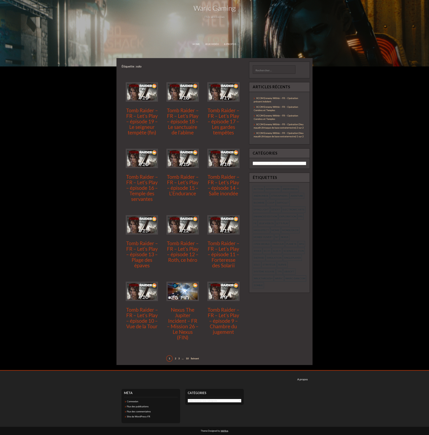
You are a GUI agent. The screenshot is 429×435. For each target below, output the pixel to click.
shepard (259, 257)
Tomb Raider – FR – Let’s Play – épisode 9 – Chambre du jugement (223, 321)
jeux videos (266, 223)
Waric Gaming (215, 8)
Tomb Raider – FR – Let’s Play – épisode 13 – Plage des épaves (142, 254)
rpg (301, 244)
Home (196, 44)
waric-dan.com (295, 278)
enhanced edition (265, 216)
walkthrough (263, 278)
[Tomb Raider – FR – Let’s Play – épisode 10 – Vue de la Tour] (142, 290)
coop (270, 202)
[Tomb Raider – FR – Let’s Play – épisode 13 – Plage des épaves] (142, 224)
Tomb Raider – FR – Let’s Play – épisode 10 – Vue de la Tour (142, 318)
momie (275, 230)
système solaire (264, 271)
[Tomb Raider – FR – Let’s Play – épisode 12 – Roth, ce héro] (182, 224)
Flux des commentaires (139, 411)
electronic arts (293, 209)
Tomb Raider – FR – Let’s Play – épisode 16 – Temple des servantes (142, 188)
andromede (261, 195)
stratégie (269, 264)
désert (275, 209)
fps (301, 216)
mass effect (261, 230)
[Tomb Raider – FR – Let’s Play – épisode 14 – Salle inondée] (223, 158)
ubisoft (289, 271)
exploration (288, 216)
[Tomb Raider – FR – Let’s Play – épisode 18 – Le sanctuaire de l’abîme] (182, 91)
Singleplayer (292, 257)
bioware (259, 202)
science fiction (294, 250)
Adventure (273, 188)
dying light (261, 209)
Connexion (132, 401)
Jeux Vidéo (212, 44)
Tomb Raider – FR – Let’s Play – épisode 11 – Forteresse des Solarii (223, 254)
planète (291, 244)
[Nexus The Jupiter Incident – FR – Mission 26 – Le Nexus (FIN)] (182, 290)
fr (255, 223)
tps (279, 271)
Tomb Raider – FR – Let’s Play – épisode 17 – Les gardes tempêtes (223, 121)
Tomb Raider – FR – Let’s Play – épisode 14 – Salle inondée (223, 185)
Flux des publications (138, 406)
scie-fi (277, 250)
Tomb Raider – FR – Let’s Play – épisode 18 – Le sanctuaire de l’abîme (183, 121)
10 (187, 358)
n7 (276, 237)
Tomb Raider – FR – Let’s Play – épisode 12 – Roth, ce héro (183, 251)
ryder (257, 250)
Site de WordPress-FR (138, 416)
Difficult (283, 202)
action (258, 188)
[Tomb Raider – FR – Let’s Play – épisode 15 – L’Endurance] (182, 158)
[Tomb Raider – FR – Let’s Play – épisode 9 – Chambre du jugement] (223, 290)
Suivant (195, 358)
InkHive (224, 430)
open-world (262, 244)
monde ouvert (263, 237)
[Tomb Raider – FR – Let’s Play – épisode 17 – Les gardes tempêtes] (223, 91)
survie (282, 264)
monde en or (290, 230)
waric (279, 278)
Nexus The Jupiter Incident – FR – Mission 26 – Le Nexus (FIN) (182, 323)
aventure (297, 195)
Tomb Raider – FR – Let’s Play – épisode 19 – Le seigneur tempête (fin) (142, 121)
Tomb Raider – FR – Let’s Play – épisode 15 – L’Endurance (183, 185)
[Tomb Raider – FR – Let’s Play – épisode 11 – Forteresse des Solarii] (223, 224)
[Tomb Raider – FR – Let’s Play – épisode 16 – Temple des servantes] (142, 158)
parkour (278, 244)
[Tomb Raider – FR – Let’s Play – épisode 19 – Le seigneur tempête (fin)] (142, 91)
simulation (274, 257)
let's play (282, 223)
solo (257, 264)
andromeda (290, 188)
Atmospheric (279, 195)
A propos (230, 44)
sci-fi (267, 250)
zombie (258, 285)
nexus (284, 237)
